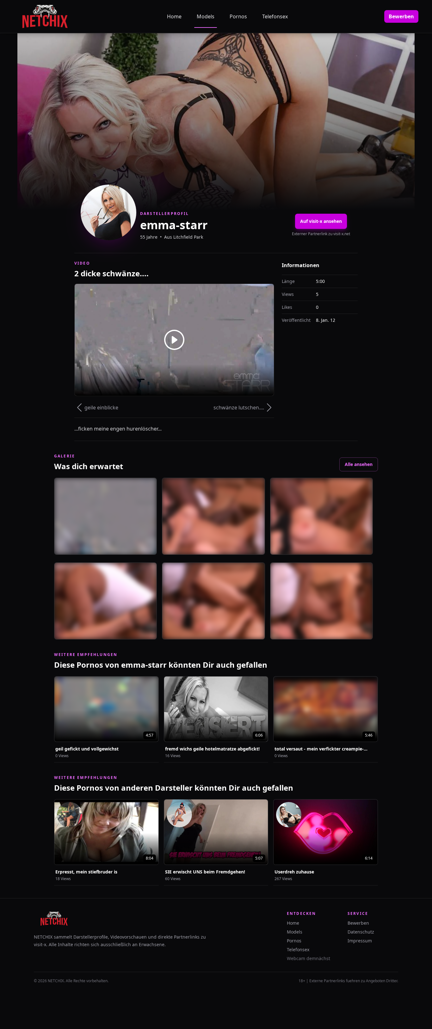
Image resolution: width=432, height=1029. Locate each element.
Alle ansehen (359, 464)
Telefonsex (275, 16)
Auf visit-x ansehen (321, 221)
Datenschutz (361, 932)
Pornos (238, 16)
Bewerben (401, 16)
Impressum (360, 941)
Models (205, 16)
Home (174, 16)
